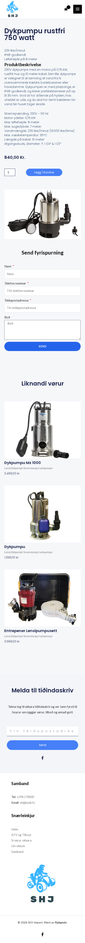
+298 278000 (25, 797)
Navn (8, 266)
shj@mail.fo (27, 802)
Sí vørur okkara (21, 840)
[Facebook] (42, 934)
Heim (14, 829)
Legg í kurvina (44, 172)
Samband (17, 851)
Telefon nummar (15, 283)
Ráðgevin (61, 922)
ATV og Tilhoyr (21, 835)
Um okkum (18, 846)
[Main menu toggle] (77, 9)
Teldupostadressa (16, 300)
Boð (7, 317)
